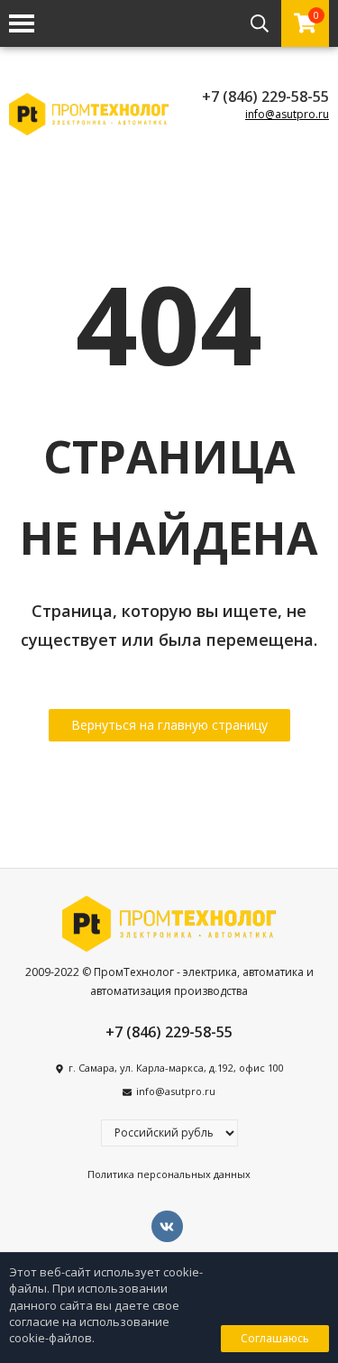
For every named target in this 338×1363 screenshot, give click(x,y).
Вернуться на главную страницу (169, 724)
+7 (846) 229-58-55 (265, 96)
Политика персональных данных (169, 1174)
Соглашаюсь (275, 1338)
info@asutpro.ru (287, 114)
